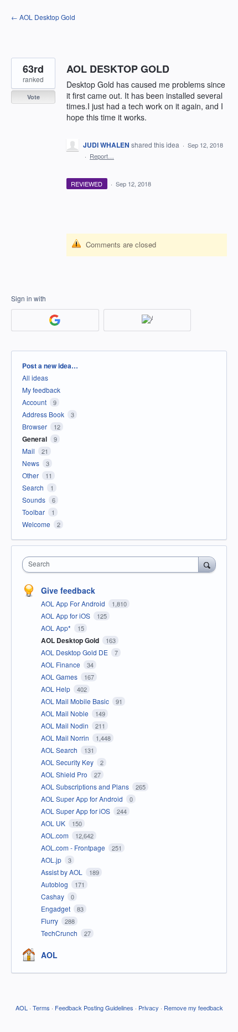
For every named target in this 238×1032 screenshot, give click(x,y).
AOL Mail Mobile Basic (76, 701)
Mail (28, 451)
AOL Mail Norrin (66, 737)
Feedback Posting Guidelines (94, 1007)
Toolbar (33, 512)
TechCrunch (60, 933)
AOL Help (56, 689)
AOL (49, 954)
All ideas (35, 377)
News (30, 463)
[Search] (207, 564)
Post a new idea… (50, 366)
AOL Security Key (68, 762)
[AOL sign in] (148, 320)
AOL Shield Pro (65, 774)
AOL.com (55, 835)
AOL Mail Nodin (65, 725)
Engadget (56, 908)
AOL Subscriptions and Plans (86, 786)
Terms (41, 1007)
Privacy (148, 1007)
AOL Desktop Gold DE (75, 652)
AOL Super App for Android (83, 798)
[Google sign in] (55, 320)
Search (33, 487)
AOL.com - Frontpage (74, 847)
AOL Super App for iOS (76, 811)
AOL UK (54, 823)
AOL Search (60, 750)
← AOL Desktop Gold (43, 17)
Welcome (36, 524)
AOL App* (57, 628)
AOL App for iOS (66, 615)
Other (30, 475)
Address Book (43, 414)
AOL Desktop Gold (71, 640)
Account (34, 402)
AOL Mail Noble (65, 713)
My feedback (41, 389)
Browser (34, 426)
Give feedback (68, 590)
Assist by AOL (62, 872)
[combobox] (113, 564)
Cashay (53, 896)
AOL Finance (61, 664)
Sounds (33, 499)
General (34, 439)
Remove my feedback (193, 1007)
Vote (33, 97)
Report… (102, 155)
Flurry (50, 920)
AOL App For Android (74, 603)
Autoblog (55, 884)
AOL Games (60, 676)
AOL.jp (52, 859)
